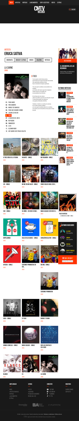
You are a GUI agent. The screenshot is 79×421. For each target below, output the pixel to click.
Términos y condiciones (49, 414)
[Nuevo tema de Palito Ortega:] (62, 109)
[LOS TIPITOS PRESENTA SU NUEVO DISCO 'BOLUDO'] (62, 135)
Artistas (17, 2)
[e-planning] (54, 405)
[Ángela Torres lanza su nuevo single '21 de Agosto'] (62, 160)
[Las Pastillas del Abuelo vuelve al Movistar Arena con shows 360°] (62, 121)
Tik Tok (51, 396)
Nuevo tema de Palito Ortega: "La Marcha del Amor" (70, 111)
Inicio (11, 2)
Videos (31, 60)
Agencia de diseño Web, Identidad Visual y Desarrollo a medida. (41, 417)
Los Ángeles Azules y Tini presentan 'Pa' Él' (70, 150)
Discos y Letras (21, 60)
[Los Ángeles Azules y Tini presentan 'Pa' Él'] (62, 147)
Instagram (52, 391)
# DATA (30, 389)
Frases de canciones (33, 394)
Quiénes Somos (69, 389)
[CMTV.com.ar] (39, 9)
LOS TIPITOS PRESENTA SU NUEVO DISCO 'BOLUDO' (69, 138)
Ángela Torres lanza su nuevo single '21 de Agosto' (70, 162)
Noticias (25, 2)
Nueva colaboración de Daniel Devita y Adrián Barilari (70, 98)
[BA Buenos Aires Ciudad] (38, 405)
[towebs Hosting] (23, 405)
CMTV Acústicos (44, 2)
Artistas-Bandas (14, 391)
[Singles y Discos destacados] (67, 53)
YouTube (51, 389)
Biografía (10, 60)
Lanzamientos (34, 2)
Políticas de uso (58, 414)
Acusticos (30, 391)
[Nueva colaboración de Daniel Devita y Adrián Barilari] (62, 95)
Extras (59, 2)
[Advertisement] (39, 35)
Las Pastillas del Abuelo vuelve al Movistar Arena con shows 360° (70, 125)
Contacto (68, 391)
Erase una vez (32, 396)
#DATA (53, 2)
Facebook (52, 394)
